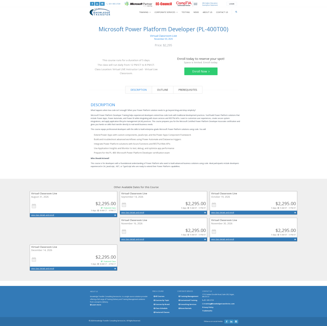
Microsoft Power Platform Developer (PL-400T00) (163, 29)
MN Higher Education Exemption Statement (210, 4)
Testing (186, 12)
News (196, 12)
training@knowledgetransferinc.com (219, 304)
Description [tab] (139, 89)
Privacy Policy (207, 307)
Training (144, 12)
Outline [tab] (162, 89)
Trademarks (207, 311)
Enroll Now (200, 71)
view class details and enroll (42, 215)
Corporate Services (165, 12)
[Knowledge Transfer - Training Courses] (105, 12)
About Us (207, 12)
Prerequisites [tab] (187, 89)
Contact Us (222, 12)
